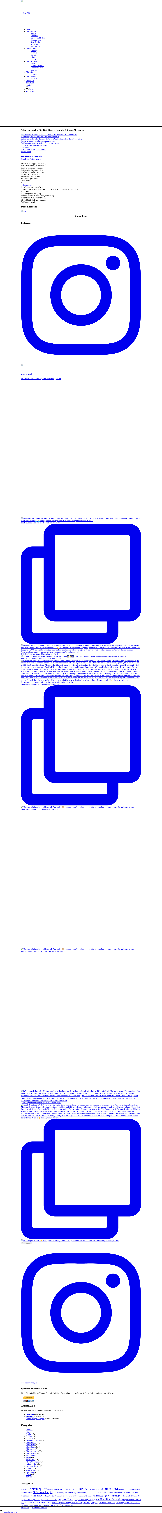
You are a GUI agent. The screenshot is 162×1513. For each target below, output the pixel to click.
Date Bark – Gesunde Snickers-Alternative (31, 157)
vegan (66, 1499)
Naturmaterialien (32, 1466)
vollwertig (67, 1503)
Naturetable (60, 1496)
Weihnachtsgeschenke (44, 1505)
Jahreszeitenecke (82, 1493)
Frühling (29, 1436)
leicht (50, 1495)
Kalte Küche (30, 1460)
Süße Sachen (26, 152)
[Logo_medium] (26, 13)
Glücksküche (41, 150)
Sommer (29, 1468)
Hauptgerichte (31, 1455)
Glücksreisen (31, 1449)
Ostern (92, 1496)
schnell (117, 1495)
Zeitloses (29, 1477)
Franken (29, 1434)
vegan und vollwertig (38, 1502)
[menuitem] (83, 29)
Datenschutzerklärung (40, 1508)
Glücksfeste (30, 1445)
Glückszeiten (31, 1453)
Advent (25, 1489)
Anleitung (38, 1489)
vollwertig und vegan (86, 1502)
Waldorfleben (30, 1505)
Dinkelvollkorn (71, 1489)
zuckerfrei (68, 1505)
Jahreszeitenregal (95, 1492)
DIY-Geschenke (96, 1489)
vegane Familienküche (107, 1499)
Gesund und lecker (28, 150)
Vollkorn (56, 1503)
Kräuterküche (31, 1464)
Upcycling (30, 1473)
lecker (38, 1495)
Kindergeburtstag (127, 1493)
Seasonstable (128, 1496)
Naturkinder (70, 1496)
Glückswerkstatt (32, 1451)
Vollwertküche (107, 1502)
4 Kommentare (26, 185)
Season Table (29, 1500)
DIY (84, 1488)
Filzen (28, 1432)
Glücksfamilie (31, 1443)
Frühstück (29, 1438)
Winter (28, 1475)
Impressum (25, 1508)
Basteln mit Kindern (56, 1489)
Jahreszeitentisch (110, 1492)
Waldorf (121, 1502)
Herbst (28, 1458)
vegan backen (83, 1499)
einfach (110, 1489)
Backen (29, 1430)
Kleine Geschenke (33, 1462)
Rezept (103, 1495)
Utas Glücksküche (50, 1500)
